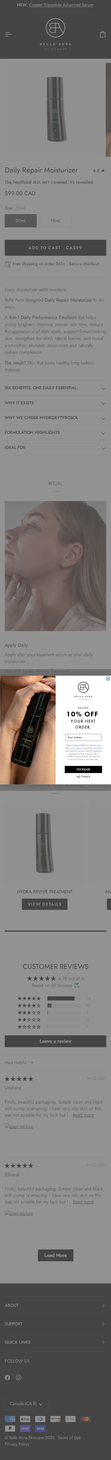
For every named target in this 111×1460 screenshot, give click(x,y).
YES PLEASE (83, 769)
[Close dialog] (108, 679)
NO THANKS (83, 776)
